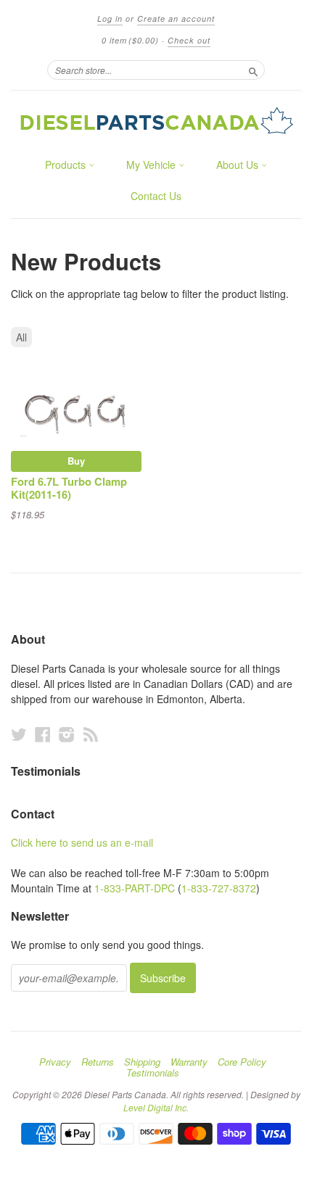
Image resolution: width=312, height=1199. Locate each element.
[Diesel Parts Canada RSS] (91, 734)
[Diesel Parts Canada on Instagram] (67, 734)
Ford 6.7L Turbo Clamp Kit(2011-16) (69, 487)
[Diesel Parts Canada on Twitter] (19, 734)
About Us (238, 164)
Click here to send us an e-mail (82, 842)
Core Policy (242, 1062)
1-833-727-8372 (218, 888)
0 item (130, 40)
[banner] (156, 120)
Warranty (189, 1062)
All (21, 337)
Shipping (142, 1062)
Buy (76, 461)
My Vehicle (152, 164)
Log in (110, 18)
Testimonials (152, 1073)
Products (67, 164)
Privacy (55, 1062)
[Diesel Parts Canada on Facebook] (43, 734)
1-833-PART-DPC (134, 888)
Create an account (176, 18)
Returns (97, 1062)
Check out (189, 40)
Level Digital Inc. (156, 1107)
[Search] (253, 69)
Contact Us (156, 195)
